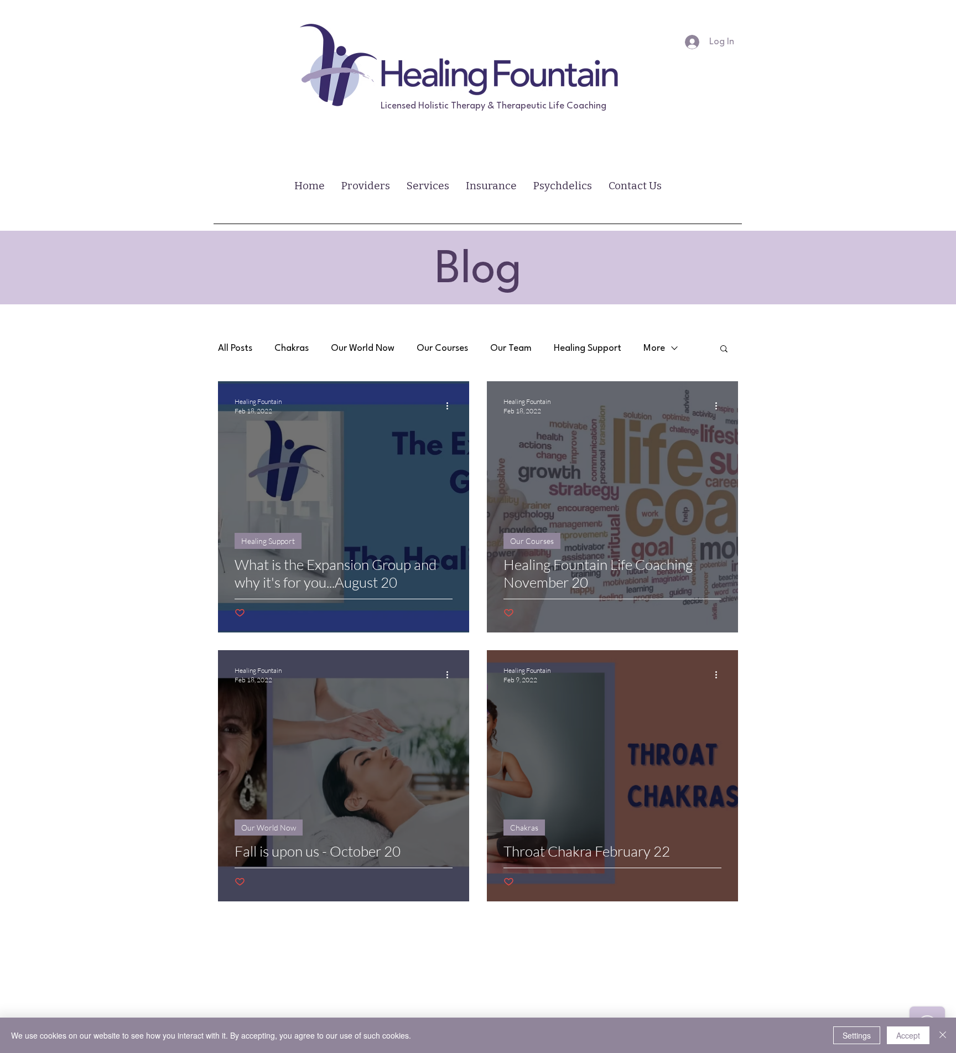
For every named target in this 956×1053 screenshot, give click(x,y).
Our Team (511, 348)
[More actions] (451, 405)
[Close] (942, 1035)
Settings (857, 1035)
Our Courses (442, 348)
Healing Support (587, 348)
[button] (724, 349)
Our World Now (362, 348)
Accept (908, 1035)
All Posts (235, 348)
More (654, 348)
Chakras (291, 348)
